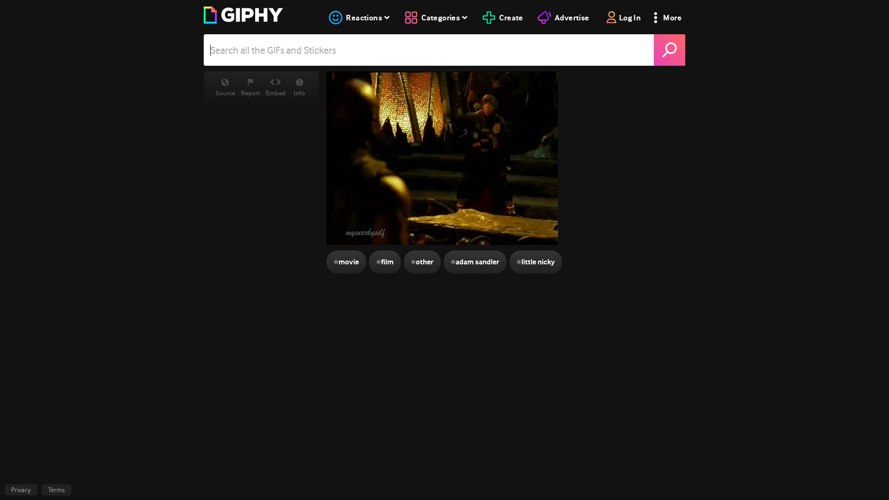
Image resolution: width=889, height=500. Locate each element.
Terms (56, 490)
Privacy (21, 490)
